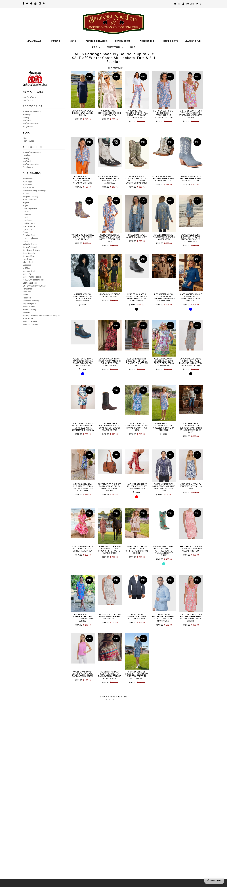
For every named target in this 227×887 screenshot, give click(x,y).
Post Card (27, 298)
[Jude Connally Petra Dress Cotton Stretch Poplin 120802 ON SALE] (137, 523)
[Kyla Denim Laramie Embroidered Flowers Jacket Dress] (164, 213)
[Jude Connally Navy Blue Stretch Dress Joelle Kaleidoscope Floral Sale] (83, 464)
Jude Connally (29, 253)
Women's (55, 41)
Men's (73, 41)
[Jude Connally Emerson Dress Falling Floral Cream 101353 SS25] (137, 400)
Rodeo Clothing (29, 310)
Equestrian (113, 47)
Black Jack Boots (30, 200)
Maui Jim (27, 274)
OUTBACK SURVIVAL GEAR (34, 286)
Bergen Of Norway (30, 197)
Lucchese (27, 265)
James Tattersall (30, 247)
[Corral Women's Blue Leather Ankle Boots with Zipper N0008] (191, 152)
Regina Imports (29, 304)
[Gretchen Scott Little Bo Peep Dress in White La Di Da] (110, 89)
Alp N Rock (27, 182)
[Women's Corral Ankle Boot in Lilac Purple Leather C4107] (83, 207)
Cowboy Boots (122, 41)
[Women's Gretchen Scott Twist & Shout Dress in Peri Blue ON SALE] (110, 214)
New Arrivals (34, 41)
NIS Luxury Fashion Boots (33, 280)
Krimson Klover (29, 256)
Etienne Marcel (29, 226)
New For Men (28, 100)
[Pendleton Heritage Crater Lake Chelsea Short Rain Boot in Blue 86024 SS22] (83, 332)
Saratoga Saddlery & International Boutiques (41, 316)
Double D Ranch (29, 223)
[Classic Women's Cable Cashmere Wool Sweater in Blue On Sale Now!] (191, 272)
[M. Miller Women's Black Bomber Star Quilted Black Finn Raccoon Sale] (83, 270)
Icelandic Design (30, 244)
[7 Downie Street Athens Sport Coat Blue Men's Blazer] (137, 587)
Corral (25, 217)
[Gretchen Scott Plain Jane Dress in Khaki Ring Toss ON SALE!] (110, 590)
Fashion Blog (28, 141)
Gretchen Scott (29, 235)
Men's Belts (28, 120)
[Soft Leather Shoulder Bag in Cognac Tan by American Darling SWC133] (110, 461)
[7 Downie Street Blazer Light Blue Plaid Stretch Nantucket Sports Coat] (164, 593)
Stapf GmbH (28, 319)
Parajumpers (28, 289)
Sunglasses (28, 126)
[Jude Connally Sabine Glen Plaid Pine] (110, 273)
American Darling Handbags (34, 191)
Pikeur (25, 295)
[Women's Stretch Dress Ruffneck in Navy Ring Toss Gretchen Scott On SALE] (137, 651)
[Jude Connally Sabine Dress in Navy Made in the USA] (83, 89)
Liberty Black (28, 262)
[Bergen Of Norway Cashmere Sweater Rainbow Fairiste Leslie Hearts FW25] (110, 647)
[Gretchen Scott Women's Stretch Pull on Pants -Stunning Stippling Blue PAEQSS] (137, 90)
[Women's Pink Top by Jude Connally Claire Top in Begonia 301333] (83, 648)
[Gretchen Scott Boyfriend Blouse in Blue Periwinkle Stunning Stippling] (83, 155)
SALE (132, 47)
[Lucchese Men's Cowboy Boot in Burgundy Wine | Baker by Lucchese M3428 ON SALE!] (191, 399)
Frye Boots (27, 229)
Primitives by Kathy (31, 301)
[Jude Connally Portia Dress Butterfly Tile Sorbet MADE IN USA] (83, 523)
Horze (25, 241)
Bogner (26, 202)
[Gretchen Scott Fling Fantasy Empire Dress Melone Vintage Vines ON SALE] (191, 593)
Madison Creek (29, 271)
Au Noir (26, 194)
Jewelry (26, 117)
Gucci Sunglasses (30, 238)
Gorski (25, 232)
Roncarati (27, 313)
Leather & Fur (192, 41)
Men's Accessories (31, 123)
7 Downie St (28, 179)
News (25, 138)
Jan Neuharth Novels (31, 250)
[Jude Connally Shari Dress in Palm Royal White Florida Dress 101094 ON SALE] (164, 338)
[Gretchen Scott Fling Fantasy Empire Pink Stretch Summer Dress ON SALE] (191, 90)
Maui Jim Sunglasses (32, 277)
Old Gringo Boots (30, 283)
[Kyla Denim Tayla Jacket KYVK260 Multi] (137, 213)
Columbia (27, 214)
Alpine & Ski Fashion (97, 41)
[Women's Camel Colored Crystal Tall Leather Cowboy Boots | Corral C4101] (137, 153)
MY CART (193, 4)
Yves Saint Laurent (30, 324)
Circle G (26, 211)
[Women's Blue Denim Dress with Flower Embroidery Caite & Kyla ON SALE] (191, 211)
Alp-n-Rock (27, 185)
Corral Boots (28, 220)
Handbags (27, 115)
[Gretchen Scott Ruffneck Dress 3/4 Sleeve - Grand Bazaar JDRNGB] (83, 593)
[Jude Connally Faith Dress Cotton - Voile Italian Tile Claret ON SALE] (137, 335)
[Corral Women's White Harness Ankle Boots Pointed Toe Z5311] (164, 146)
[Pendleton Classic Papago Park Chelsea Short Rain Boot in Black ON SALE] (137, 266)
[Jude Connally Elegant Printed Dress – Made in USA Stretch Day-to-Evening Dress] (110, 526)
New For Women (29, 97)
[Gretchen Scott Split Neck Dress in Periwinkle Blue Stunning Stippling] (164, 90)
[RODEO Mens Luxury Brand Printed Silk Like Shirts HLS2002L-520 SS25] (164, 465)
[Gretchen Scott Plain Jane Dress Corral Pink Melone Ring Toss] (191, 523)
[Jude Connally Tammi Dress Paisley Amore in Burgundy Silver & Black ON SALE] (110, 335)
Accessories (147, 41)
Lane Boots (27, 259)
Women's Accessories (32, 112)
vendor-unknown (30, 321)
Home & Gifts (170, 41)
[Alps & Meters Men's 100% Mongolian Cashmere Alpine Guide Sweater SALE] (164, 266)
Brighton (26, 205)
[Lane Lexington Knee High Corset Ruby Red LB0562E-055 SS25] (137, 461)
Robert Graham (29, 307)
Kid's (94, 47)
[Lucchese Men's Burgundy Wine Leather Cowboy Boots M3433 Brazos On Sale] (110, 399)
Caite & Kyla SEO (30, 209)
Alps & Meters (28, 188)
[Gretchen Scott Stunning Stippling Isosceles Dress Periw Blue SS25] (164, 403)
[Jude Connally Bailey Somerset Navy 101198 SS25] (191, 464)
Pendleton (27, 292)
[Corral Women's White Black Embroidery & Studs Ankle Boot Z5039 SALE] (110, 152)
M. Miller (26, 268)
